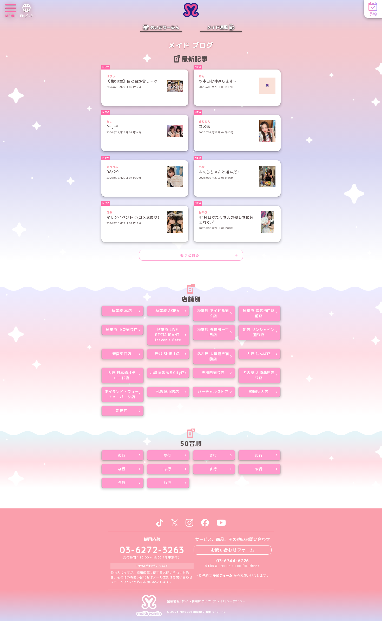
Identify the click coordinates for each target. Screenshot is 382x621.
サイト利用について (196, 601)
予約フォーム (223, 575)
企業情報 (173, 601)
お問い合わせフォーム (232, 550)
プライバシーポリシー (229, 601)
